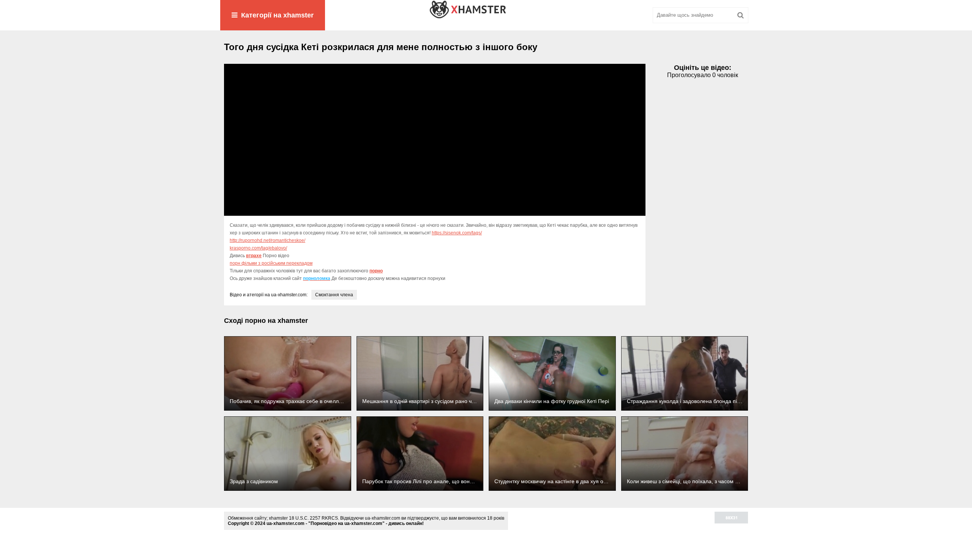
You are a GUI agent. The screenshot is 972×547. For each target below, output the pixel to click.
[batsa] (486, 15)
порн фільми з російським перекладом (271, 263)
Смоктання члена (334, 294)
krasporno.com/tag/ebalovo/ (258, 248)
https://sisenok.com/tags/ (457, 233)
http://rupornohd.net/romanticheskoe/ (267, 240)
